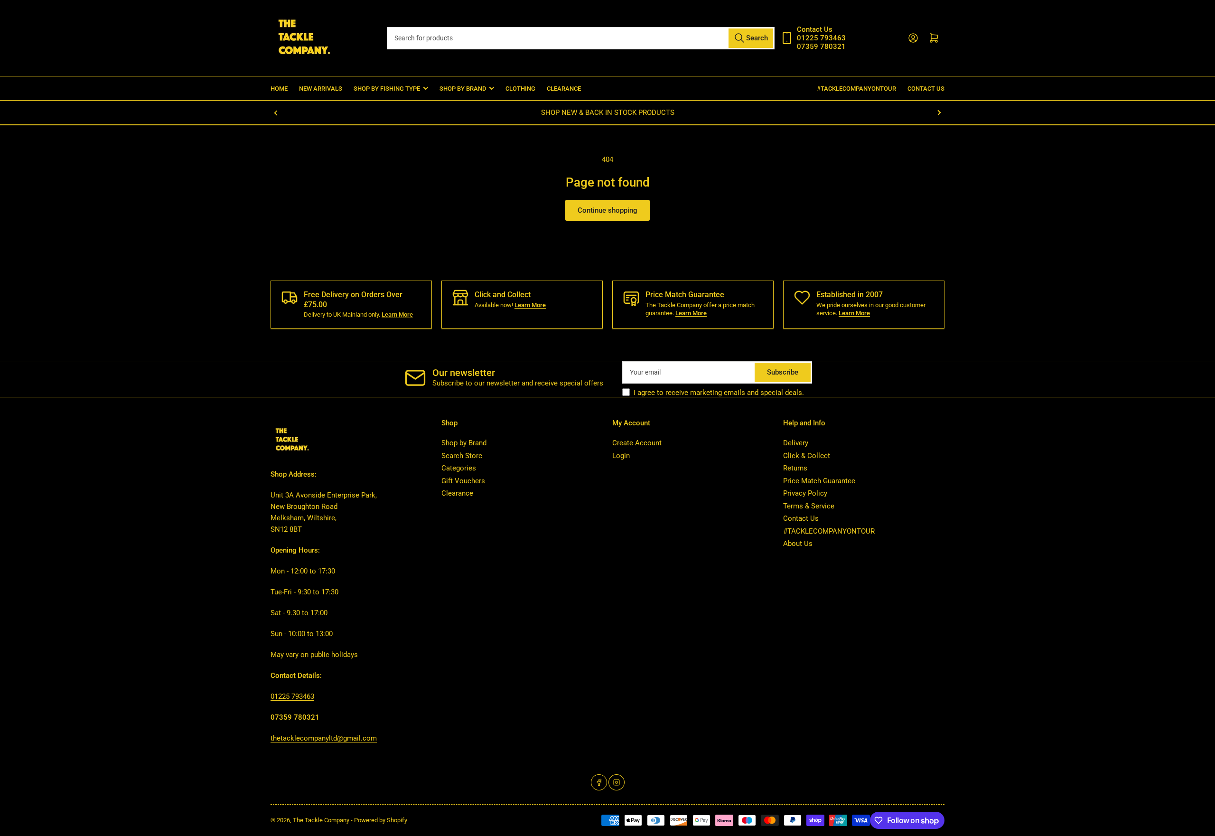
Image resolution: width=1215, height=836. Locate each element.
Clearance (564, 88)
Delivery (795, 443)
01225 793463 (292, 696)
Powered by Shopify (380, 820)
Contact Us (925, 88)
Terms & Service (808, 506)
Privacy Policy (805, 493)
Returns (795, 468)
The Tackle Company (322, 820)
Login (621, 455)
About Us (798, 543)
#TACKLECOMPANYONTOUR (856, 88)
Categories (458, 468)
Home (279, 88)
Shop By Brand (462, 88)
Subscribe (782, 372)
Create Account (637, 443)
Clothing (520, 88)
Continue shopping (607, 210)
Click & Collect (806, 455)
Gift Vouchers (463, 481)
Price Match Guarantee (819, 481)
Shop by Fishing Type (387, 88)
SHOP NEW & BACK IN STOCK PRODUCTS (607, 112)
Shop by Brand (463, 443)
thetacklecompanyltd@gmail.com (324, 738)
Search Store (461, 455)
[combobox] (580, 38)
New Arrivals (320, 88)
